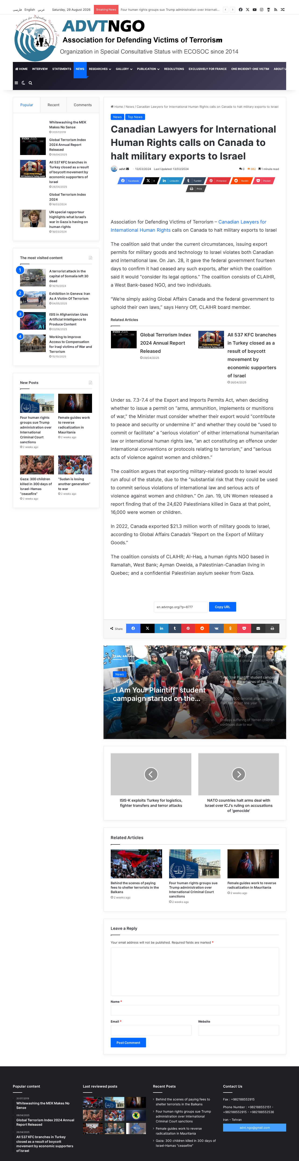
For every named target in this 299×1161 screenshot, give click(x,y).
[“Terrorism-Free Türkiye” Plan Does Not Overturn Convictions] (93, 1128)
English (30, 9)
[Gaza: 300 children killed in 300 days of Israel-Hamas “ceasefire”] (37, 465)
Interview (40, 69)
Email (116, 1021)
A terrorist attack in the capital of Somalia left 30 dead (68, 276)
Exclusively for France (208, 69)
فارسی (18, 9)
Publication (146, 69)
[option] (194, 692)
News (80, 69)
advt (122, 169)
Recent (53, 105)
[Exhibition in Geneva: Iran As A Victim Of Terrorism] (33, 300)
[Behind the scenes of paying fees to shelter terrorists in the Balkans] (136, 863)
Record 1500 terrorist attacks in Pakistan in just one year (162, 694)
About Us (281, 69)
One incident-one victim (250, 69)
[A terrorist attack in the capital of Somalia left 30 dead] (33, 277)
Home (23, 69)
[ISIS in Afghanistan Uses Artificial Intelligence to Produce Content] (33, 321)
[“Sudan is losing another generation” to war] (75, 465)
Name (116, 1001)
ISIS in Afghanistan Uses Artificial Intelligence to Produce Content (68, 319)
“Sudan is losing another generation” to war (74, 484)
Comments (83, 105)
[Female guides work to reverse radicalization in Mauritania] (253, 863)
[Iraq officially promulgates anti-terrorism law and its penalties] (136, 1115)
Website (204, 1021)
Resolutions (174, 69)
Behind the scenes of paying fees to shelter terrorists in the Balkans (135, 887)
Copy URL (222, 607)
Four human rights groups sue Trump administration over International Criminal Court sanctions (183, 1116)
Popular (26, 105)
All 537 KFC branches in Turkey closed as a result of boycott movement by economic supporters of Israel (69, 172)
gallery (122, 69)
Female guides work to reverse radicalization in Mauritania (163, 9)
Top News (135, 117)
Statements (61, 69)
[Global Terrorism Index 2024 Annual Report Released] (124, 339)
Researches (98, 69)
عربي (42, 9)
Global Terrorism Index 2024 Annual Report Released (165, 343)
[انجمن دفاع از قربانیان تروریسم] (135, 38)
